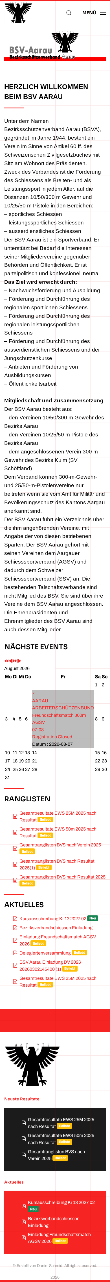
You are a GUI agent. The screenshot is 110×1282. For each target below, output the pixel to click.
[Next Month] (19, 661)
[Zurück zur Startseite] (18, 13)
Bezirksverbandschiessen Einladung (56, 927)
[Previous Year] (6, 661)
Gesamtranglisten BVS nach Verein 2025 (60, 844)
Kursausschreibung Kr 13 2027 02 (52, 918)
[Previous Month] (11, 661)
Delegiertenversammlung (45, 953)
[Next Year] (15, 661)
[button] (69, 13)
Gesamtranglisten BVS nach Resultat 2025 (62, 877)
